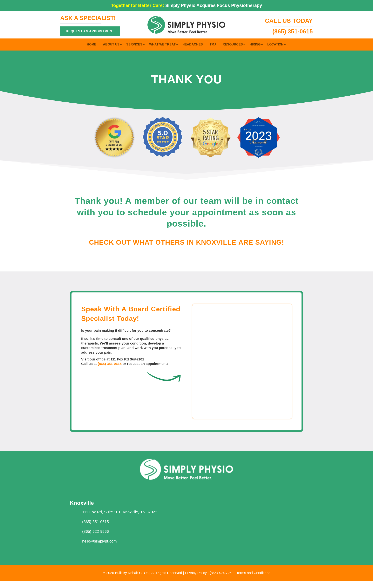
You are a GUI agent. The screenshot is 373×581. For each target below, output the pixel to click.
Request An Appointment (90, 31)
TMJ (213, 44)
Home (91, 44)
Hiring (255, 44)
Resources (233, 44)
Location (275, 44)
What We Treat (162, 44)
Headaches (192, 44)
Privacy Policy (196, 573)
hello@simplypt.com (99, 541)
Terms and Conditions (253, 573)
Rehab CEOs (138, 573)
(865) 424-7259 (222, 573)
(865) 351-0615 (110, 364)
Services (134, 44)
